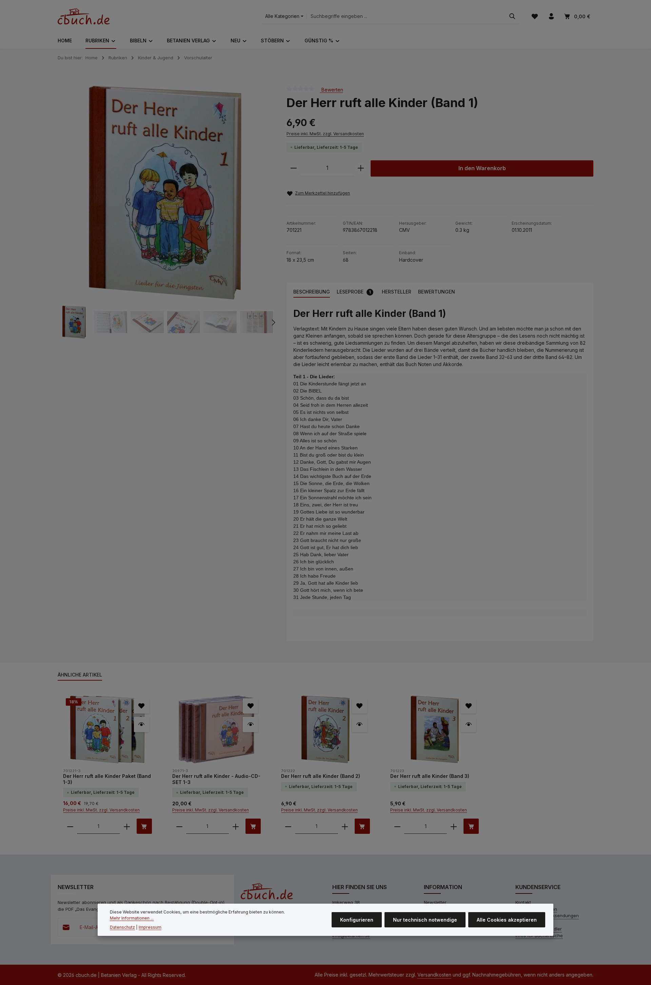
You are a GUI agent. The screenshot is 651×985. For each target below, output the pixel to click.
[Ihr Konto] (551, 16)
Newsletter (435, 902)
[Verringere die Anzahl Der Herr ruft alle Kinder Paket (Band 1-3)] (70, 826)
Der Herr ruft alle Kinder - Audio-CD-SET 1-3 (216, 779)
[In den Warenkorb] (144, 826)
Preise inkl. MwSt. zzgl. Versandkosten (325, 133)
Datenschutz (122, 926)
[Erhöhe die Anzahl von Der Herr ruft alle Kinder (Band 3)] (454, 826)
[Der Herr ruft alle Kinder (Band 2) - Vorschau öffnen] (359, 724)
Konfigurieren (356, 920)
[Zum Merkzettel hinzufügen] (141, 705)
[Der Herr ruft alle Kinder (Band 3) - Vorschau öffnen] (468, 724)
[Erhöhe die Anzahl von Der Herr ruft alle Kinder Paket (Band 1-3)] (127, 826)
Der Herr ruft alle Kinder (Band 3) (429, 776)
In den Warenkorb (482, 168)
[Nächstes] (273, 322)
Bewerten (331, 89)
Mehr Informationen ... (132, 918)
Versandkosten (434, 975)
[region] (165, 212)
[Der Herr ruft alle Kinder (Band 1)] (165, 193)
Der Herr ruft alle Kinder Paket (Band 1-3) (107, 779)
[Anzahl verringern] (294, 168)
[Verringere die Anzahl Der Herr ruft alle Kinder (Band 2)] (288, 826)
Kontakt (523, 902)
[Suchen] (512, 16)
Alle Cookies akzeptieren (507, 920)
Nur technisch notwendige (425, 920)
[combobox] (406, 16)
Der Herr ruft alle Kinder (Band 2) (320, 776)
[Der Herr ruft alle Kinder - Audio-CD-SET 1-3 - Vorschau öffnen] (250, 724)
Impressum (150, 926)
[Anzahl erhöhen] (361, 168)
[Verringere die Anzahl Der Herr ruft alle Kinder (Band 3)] (397, 826)
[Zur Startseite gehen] (84, 16)
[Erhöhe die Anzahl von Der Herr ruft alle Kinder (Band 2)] (345, 826)
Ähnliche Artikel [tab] (80, 675)
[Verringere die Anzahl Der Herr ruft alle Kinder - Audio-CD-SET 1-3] (179, 826)
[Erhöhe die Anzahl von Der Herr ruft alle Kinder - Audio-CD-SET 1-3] (236, 826)
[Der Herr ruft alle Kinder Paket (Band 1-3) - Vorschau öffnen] (141, 724)
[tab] (311, 292)
